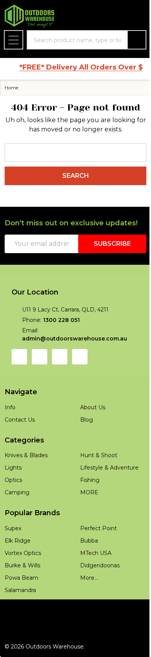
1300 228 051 (61, 320)
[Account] (98, 16)
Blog (86, 419)
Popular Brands (32, 513)
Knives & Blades (26, 455)
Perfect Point (98, 528)
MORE (89, 492)
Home (11, 87)
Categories (24, 440)
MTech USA (96, 553)
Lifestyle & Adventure (109, 467)
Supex (13, 528)
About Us (92, 407)
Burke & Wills (22, 565)
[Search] (136, 39)
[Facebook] (19, 356)
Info (10, 407)
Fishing (90, 480)
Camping (17, 492)
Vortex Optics (23, 553)
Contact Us (20, 419)
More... (89, 577)
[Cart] (137, 16)
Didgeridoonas (100, 565)
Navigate (21, 392)
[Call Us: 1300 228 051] (118, 16)
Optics (13, 480)
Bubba (89, 540)
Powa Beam (21, 577)
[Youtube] (59, 356)
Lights (13, 467)
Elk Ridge (18, 540)
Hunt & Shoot (98, 455)
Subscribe (112, 243)
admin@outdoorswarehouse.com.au (74, 338)
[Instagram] (39, 356)
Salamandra (20, 590)
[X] (80, 356)
